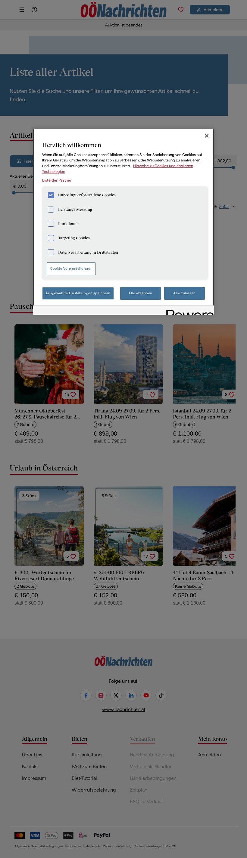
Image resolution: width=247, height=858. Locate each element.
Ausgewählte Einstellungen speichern (78, 293)
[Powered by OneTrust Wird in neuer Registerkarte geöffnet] (188, 311)
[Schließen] (206, 135)
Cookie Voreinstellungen (71, 268)
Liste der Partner (56, 180)
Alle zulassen (184, 293)
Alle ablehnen (140, 293)
